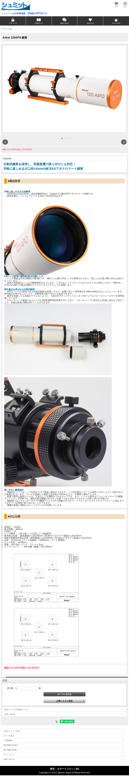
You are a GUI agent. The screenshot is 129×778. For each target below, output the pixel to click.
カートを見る (8, 736)
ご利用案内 (8, 740)
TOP (4, 29)
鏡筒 (10, 29)
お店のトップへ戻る (11, 731)
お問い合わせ (9, 714)
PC (77, 768)
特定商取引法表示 (10, 745)
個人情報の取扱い (10, 750)
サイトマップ (8, 754)
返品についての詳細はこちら (16, 709)
